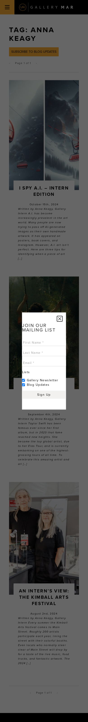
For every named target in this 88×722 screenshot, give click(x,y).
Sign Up (44, 395)
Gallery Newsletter (42, 380)
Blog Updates (38, 385)
